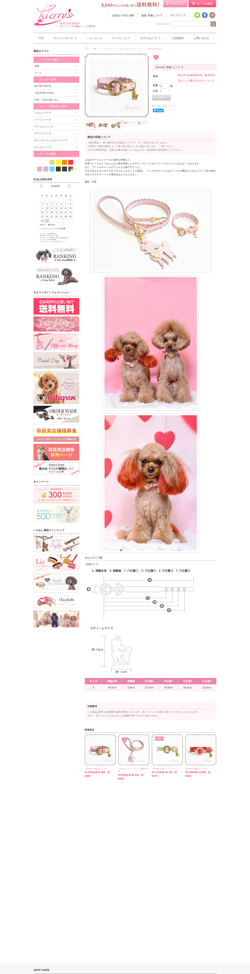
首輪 (94, 49)
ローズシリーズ (42, 147)
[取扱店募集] (56, 433)
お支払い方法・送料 (123, 16)
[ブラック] (64, 169)
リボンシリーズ (42, 112)
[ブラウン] (58, 169)
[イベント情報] (56, 468)
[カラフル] (70, 169)
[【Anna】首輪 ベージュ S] (167, 761)
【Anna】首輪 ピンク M (95, 768)
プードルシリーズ (108, 49)
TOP (41, 38)
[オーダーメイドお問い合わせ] (56, 414)
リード (38, 73)
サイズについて (121, 38)
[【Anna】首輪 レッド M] (200, 761)
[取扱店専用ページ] (56, 452)
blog (197, 15)
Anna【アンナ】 (126, 49)
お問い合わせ (201, 38)
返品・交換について (152, 16)
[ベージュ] (46, 162)
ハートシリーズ (42, 119)
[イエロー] (58, 162)
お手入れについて (150, 38)
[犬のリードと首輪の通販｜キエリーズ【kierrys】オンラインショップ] (64, 30)
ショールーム (94, 38)
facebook (205, 15)
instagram (212, 15)
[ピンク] (39, 169)
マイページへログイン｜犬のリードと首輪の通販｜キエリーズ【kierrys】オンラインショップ (175, 4)
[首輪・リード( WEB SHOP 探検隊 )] (56, 255)
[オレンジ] (64, 162)
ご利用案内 (177, 38)
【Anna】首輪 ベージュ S (163, 768)
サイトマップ (177, 16)
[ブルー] (52, 169)
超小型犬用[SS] (42, 86)
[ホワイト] (39, 162)
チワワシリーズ (42, 133)
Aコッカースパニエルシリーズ (50, 140)
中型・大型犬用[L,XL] (45, 99)
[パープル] (46, 169)
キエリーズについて (65, 38)
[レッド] (70, 162)
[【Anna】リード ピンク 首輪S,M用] (134, 761)
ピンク (140, 49)
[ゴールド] (52, 162)
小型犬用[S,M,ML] (154, 49)
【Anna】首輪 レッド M (196, 768)
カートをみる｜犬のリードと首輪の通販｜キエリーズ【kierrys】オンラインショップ (202, 4)
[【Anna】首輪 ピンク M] (100, 761)
